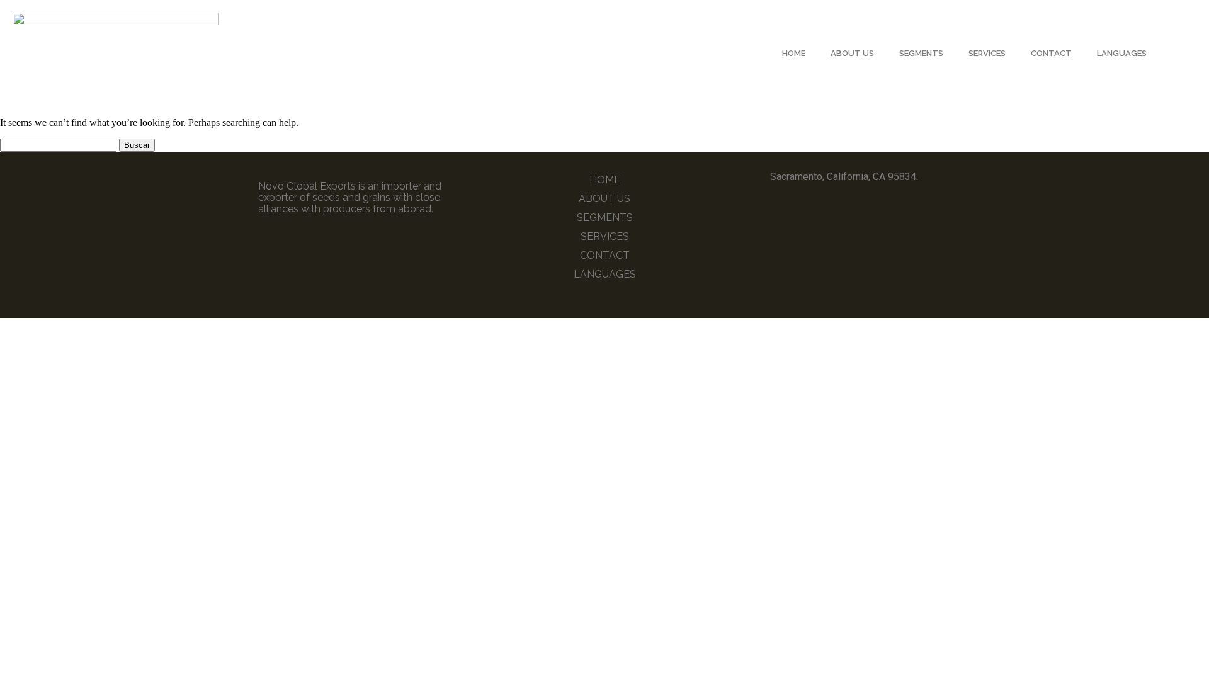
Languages (1122, 53)
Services (987, 53)
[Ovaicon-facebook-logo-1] (825, 211)
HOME (793, 53)
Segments (921, 53)
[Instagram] (862, 211)
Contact (1051, 53)
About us (852, 53)
